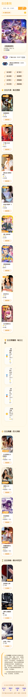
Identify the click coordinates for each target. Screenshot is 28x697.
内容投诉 (24, 689)
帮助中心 (10, 689)
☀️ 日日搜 (22, 8)
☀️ (25, 12)
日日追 (23, 57)
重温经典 (7, 462)
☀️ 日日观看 (6, 50)
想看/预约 (7, 119)
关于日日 (4, 689)
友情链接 (17, 689)
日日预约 (11, 64)
